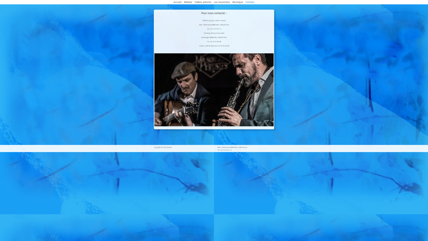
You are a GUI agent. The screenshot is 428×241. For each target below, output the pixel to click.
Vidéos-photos (203, 2)
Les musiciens (222, 2)
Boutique (238, 2)
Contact (250, 2)
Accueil (178, 2)
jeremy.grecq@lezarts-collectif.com (214, 37)
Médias (188, 2)
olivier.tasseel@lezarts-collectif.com (216, 25)
